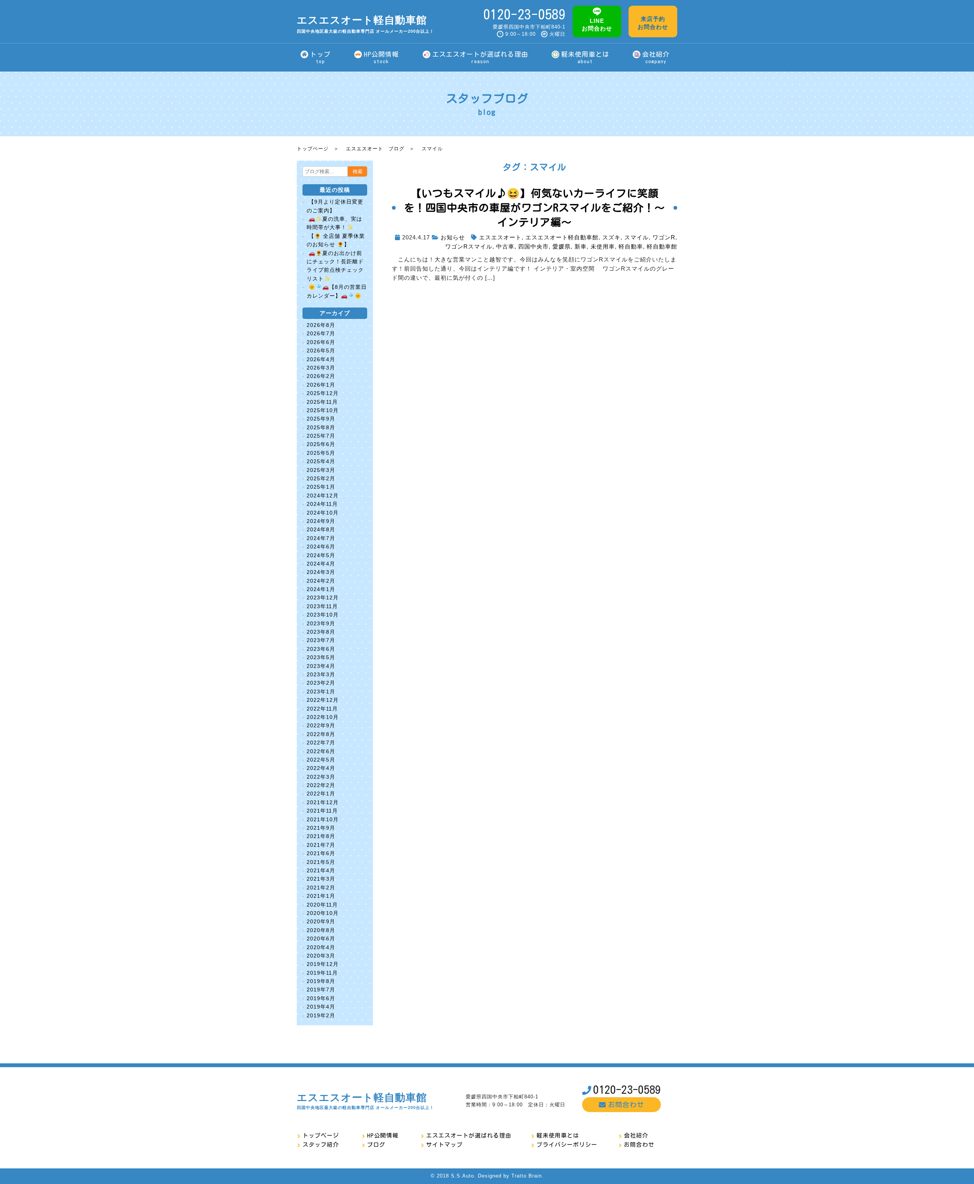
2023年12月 (323, 597)
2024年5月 (321, 555)
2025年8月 (321, 427)
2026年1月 (321, 385)
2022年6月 (321, 751)
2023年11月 (322, 606)
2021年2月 (321, 887)
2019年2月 (321, 1015)
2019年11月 (322, 973)
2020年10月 (323, 913)
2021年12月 (323, 802)
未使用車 (602, 246)
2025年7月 (321, 436)
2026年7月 (321, 333)
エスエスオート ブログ (375, 148)
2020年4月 (321, 947)
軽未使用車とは (557, 1135)
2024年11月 (322, 504)
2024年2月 (321, 581)
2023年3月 (321, 674)
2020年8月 (321, 930)
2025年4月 (321, 461)
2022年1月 (321, 793)
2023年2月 (321, 683)
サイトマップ (444, 1144)
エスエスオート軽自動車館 (365, 23)
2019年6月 (321, 998)
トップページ (313, 148)
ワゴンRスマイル (468, 246)
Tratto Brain (526, 1176)
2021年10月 (323, 819)
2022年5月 (321, 760)
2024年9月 (321, 521)
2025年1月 (321, 487)
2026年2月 (321, 376)
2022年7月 (321, 742)
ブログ (376, 1144)
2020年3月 (321, 956)
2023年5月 (321, 657)
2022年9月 (321, 725)
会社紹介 (636, 1135)
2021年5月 (321, 862)
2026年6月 (321, 342)
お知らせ (453, 237)
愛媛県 (561, 246)
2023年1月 (321, 691)
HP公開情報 (382, 1135)
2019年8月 (321, 981)
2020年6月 (321, 938)
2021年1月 (321, 896)
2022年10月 (323, 717)
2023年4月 (321, 666)
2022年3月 (321, 777)
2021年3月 (321, 879)
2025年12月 (323, 393)
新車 (581, 246)
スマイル (636, 237)
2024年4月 (321, 564)
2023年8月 (321, 632)
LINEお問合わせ (597, 25)
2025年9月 (321, 419)
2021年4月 (321, 870)
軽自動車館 (662, 246)
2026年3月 (321, 368)
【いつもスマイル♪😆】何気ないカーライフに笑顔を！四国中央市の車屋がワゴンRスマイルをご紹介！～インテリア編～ (534, 207)
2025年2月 (321, 478)
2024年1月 (321, 589)
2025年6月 (321, 444)
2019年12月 (323, 964)
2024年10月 (323, 513)
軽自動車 (631, 246)
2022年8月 (321, 734)
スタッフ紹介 (320, 1144)
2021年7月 (321, 845)
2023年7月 (321, 640)
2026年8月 (321, 325)
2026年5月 (321, 350)
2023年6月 (321, 649)
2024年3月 (321, 572)
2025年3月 (321, 470)
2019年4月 (321, 1007)
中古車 (505, 246)
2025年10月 (323, 410)
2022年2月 (321, 785)
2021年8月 (321, 836)
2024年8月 (321, 529)
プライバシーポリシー (566, 1144)
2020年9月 (321, 921)
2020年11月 (322, 905)
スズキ (611, 237)
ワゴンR (664, 237)
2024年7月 (321, 538)
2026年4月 (321, 359)
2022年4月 (321, 768)
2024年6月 (321, 546)
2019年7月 (321, 989)
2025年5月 (321, 453)
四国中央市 (533, 246)
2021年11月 (322, 811)
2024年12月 (323, 495)
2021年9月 (321, 828)
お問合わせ (626, 1104)
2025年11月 (322, 402)
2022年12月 (323, 700)
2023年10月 (323, 615)
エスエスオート (500, 237)
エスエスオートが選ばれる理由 (468, 1135)
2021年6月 (321, 853)
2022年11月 (322, 709)
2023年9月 (321, 623)
